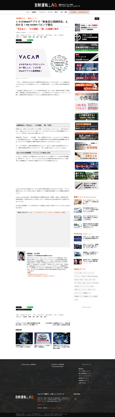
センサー (84, 289)
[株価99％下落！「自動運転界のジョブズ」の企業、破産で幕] (78, 261)
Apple (84, 283)
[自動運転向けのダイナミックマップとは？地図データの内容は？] (24, 338)
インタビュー (74, 12)
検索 (66, 12)
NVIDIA (79, 283)
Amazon (89, 283)
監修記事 (25, 37)
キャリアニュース (83, 12)
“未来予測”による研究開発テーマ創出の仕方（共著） (41, 276)
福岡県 (29, 37)
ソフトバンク (91, 273)
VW (75, 283)
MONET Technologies (93, 276)
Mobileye (77, 286)
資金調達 (95, 296)
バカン (55, 35)
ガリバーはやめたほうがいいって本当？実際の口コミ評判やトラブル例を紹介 (90, 217)
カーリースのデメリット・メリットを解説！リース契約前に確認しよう (90, 202)
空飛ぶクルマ (78, 289)
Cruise (93, 279)
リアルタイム (61, 35)
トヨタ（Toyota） (48, 35)
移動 (33, 37)
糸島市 (37, 37)
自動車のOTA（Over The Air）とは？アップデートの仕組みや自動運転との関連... (61, 347)
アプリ (34, 35)
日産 (80, 273)
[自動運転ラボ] (57, 5)
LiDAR (89, 289)
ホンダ (84, 273)
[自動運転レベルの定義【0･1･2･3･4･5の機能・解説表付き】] (78, 254)
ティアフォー (78, 276)
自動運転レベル (86, 293)
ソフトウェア (86, 286)
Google (76, 279)
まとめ (76, 299)
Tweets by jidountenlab (57, 366)
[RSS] (75, 399)
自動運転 (34, 12)
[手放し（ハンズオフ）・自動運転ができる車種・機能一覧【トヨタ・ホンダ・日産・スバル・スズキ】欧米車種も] (78, 246)
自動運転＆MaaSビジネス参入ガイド (37, 274)
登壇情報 (30, 271)
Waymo (81, 279)
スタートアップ (40, 35)
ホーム (28, 12)
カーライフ (50, 12)
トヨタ (42, 92)
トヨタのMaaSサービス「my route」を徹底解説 (46, 212)
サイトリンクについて (85, 375)
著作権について (83, 378)
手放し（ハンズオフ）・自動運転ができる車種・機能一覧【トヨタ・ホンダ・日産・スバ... (90, 246)
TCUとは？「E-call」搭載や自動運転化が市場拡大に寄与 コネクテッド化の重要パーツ (28, 323)
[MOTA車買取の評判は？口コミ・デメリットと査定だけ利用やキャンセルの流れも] (78, 210)
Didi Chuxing (95, 283)
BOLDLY (84, 276)
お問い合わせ (82, 383)
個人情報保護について (85, 373)
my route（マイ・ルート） (26, 35)
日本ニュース (19, 37)
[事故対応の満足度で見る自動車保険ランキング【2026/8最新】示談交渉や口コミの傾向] (78, 226)
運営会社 (81, 368)
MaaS (17, 35)
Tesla (86, 279)
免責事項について (84, 380)
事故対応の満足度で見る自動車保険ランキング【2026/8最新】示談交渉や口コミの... (91, 225)
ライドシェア (42, 12)
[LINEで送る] (30, 40)
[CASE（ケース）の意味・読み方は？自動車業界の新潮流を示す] (78, 238)
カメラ (93, 289)
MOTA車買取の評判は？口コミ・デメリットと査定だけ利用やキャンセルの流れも (90, 209)
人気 (61, 12)
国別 (56, 12)
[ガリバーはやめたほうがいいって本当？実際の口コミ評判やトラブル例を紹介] (78, 218)
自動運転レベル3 (78, 296)
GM (90, 279)
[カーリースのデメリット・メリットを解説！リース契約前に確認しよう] (78, 202)
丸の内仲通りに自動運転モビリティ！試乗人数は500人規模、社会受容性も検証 (58, 323)
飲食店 (45, 37)
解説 (41, 37)
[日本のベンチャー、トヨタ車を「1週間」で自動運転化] (42, 338)
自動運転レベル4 (88, 296)
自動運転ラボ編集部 (21, 32)
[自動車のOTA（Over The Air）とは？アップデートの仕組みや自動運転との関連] (61, 338)
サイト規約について (84, 371)
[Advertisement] (43, 109)
